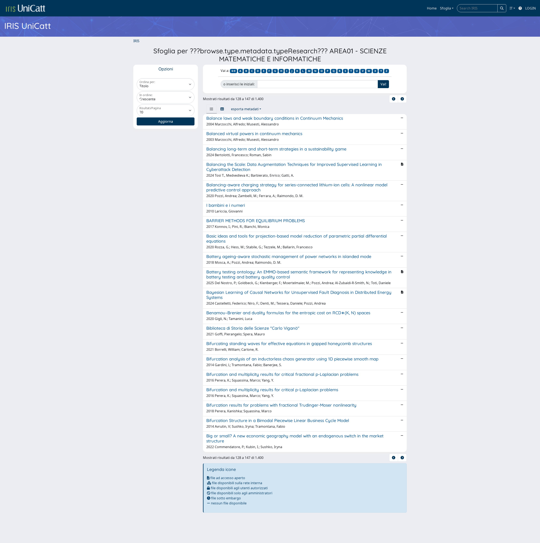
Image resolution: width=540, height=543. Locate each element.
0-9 (233, 71)
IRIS (136, 41)
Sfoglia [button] (445, 8)
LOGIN (530, 8)
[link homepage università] (26, 8)
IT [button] (511, 8)
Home (432, 8)
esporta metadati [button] (245, 109)
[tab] (211, 109)
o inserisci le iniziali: (239, 84)
